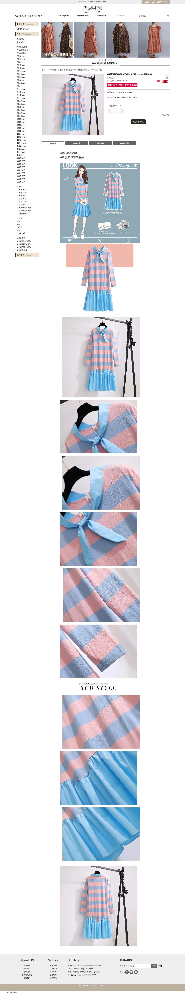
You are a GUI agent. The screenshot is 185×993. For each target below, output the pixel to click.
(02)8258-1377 (30, 16)
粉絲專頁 (53, 978)
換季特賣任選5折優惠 (98, 1)
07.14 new (21, 59)
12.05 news (21, 143)
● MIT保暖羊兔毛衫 (24, 244)
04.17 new (21, 92)
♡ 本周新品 (21, 53)
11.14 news (21, 152)
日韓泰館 (83, 15)
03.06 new (21, 110)
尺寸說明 (165, 115)
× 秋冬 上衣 (21, 199)
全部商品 (20, 42)
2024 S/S (21, 170)
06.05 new (21, 71)
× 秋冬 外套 (21, 205)
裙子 (18, 230)
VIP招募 (121, 15)
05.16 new (21, 80)
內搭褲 (19, 227)
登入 (148, 2)
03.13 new (21, 107)
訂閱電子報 (124, 966)
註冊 (154, 2)
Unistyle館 (64, 15)
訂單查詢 (53, 969)
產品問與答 (124, 143)
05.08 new (21, 83)
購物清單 (162, 2)
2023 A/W (21, 176)
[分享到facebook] (127, 972)
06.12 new (21, 68)
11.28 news (21, 146)
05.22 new (21, 77)
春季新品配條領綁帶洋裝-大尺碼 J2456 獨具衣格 (83, 70)
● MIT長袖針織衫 (24, 241)
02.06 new (21, 116)
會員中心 (53, 972)
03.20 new (21, 104)
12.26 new (21, 134)
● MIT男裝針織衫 (24, 247)
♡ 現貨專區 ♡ (22, 50)
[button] (99, 60)
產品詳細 (52, 143)
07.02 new (21, 62)
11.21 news (21, 149)
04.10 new (21, 95)
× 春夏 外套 (21, 196)
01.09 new (21, 128)
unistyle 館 (52, 70)
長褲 (18, 224)
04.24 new (21, 89)
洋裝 (60, 70)
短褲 (18, 221)
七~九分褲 (21, 233)
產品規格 (76, 143)
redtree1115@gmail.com (83, 969)
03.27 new (21, 101)
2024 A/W (21, 173)
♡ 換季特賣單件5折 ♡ (118, 81)
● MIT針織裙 (22, 250)
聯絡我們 (27, 978)
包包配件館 (102, 15)
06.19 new (21, 65)
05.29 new (21, 74)
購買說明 (100, 143)
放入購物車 (138, 122)
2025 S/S (21, 164)
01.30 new (21, 119)
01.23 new (21, 122)
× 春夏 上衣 (21, 190)
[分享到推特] (131, 972)
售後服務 (53, 975)
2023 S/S (21, 182)
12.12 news (21, 140)
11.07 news (21, 155)
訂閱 (154, 966)
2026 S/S (21, 158)
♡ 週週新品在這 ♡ (22, 29)
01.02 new (21, 131)
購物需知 (27, 965)
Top (178, 49)
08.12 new (21, 56)
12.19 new (21, 137)
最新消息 (27, 972)
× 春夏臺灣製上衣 (24, 208)
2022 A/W (21, 179)
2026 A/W (21, 161)
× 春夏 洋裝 (21, 193)
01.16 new (21, 125)
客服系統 (53, 965)
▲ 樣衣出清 (21, 214)
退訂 (160, 966)
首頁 (43, 70)
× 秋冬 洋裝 (21, 202)
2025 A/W (21, 167)
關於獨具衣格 (27, 975)
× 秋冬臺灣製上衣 (24, 211)
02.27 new (21, 113)
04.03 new (21, 98)
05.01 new (21, 86)
